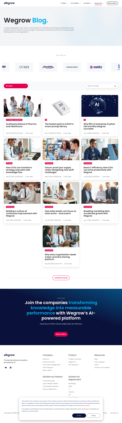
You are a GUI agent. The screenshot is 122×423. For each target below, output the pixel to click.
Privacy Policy (86, 405)
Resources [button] (98, 3)
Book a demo (112, 3)
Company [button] (86, 3)
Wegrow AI (72, 362)
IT (69, 389)
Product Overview (75, 359)
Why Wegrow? (74, 365)
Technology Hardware (50, 386)
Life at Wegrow (48, 367)
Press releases (99, 362)
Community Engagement (51, 365)
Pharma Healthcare (50, 389)
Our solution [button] (75, 3)
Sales (70, 386)
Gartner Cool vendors (102, 367)
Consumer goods (49, 381)
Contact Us (114, 413)
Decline (93, 415)
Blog (95, 359)
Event (96, 365)
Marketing (72, 384)
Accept (79, 415)
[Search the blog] (115, 86)
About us (46, 359)
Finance (71, 392)
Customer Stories (49, 362)
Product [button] (63, 3)
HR (69, 395)
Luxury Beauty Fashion (50, 384)
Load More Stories (61, 278)
